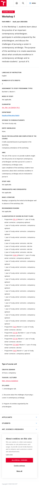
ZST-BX (15, 333)
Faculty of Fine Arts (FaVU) (10, 115)
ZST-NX (15, 339)
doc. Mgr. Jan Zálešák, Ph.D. (11, 107)
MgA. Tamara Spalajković (10, 381)
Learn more (9, 454)
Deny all (19, 471)
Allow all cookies (19, 460)
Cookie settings (19, 465)
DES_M (15, 219)
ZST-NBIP (16, 345)
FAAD (15, 327)
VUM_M (15, 255)
